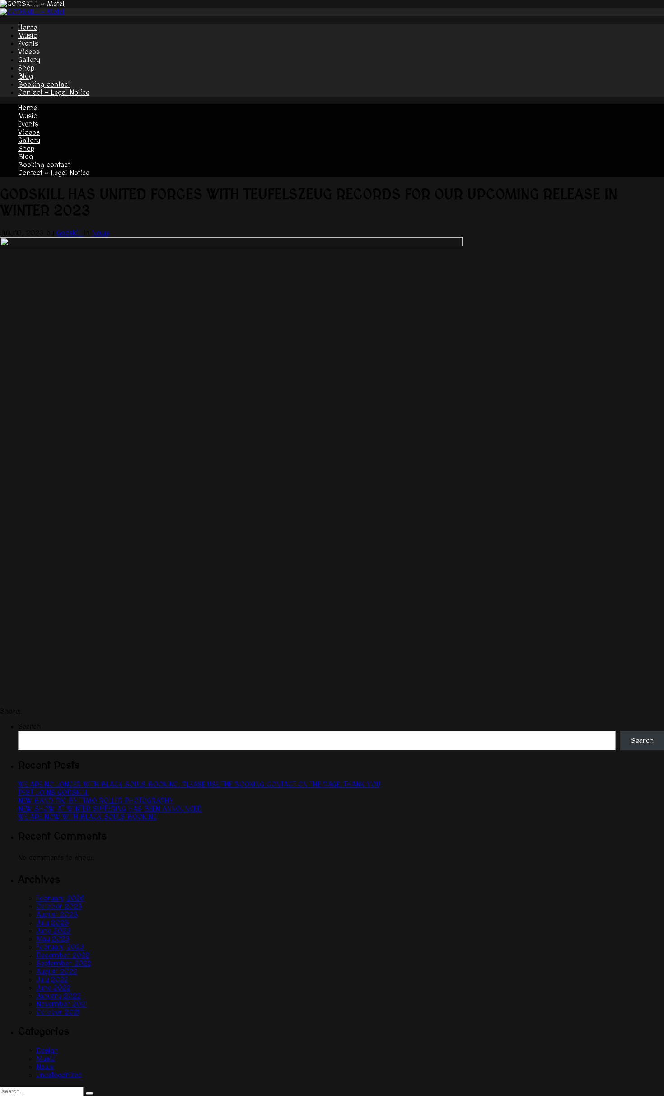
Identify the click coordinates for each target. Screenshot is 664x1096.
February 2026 (60, 898)
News (100, 233)
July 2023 (52, 923)
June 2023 (53, 931)
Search (29, 727)
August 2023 (57, 915)
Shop (26, 68)
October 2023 (59, 907)
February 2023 (60, 947)
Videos (29, 52)
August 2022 (56, 972)
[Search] (89, 1093)
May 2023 (53, 939)
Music (27, 36)
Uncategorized (59, 1075)
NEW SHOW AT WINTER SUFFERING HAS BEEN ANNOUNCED (110, 809)
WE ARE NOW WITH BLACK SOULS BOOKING (87, 817)
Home (27, 28)
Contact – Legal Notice (53, 93)
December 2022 (62, 955)
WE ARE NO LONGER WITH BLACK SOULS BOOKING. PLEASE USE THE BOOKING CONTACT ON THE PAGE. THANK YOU (199, 785)
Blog (25, 76)
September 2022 (63, 964)
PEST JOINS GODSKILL (53, 793)
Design (47, 1051)
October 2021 (57, 1012)
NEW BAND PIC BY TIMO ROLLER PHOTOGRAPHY (96, 801)
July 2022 (52, 980)
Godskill (70, 233)
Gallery (29, 60)
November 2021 (61, 1004)
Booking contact (44, 84)
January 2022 (58, 996)
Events (28, 44)
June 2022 (53, 988)
